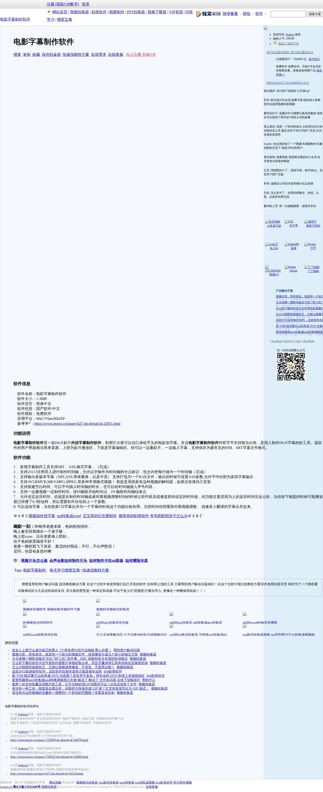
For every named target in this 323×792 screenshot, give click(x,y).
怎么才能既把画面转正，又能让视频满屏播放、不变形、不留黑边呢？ (63, 667)
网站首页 (59, 12)
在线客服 (115, 55)
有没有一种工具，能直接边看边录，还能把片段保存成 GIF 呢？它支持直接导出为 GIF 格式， (80, 688)
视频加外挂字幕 (42, 516)
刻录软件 (99, 12)
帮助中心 (148, 680)
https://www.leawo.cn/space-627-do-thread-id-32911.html (77, 424)
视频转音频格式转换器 (112, 609)
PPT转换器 (136, 12)
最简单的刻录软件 (134, 516)
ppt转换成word (69, 516)
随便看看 (230, 14)
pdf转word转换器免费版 (260, 623)
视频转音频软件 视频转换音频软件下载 (51, 609)
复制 (27, 55)
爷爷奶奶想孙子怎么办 (169, 516)
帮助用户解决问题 (126, 650)
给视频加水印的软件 (38, 623)
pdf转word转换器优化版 (40, 635)
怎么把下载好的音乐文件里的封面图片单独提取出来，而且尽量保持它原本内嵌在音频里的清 (80, 663)
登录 (85, 4)
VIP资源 (176, 12)
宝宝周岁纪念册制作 (100, 516)
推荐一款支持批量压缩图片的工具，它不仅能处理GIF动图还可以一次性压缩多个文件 (74, 684)
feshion (23, 714)
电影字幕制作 (34, 570)
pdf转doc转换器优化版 (112, 623)
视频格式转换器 (87, 782)
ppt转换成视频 (145, 782)
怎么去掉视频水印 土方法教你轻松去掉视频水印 (131, 635)
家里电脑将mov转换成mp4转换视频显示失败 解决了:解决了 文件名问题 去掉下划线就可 (76, 680)
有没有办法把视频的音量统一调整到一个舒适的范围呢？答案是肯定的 (63, 693)
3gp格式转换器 (108, 782)
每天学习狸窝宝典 (65, 570)
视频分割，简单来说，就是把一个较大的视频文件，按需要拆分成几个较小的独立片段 (75, 654)
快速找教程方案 (76, 55)
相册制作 (116, 12)
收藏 (36, 55)
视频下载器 (157, 12)
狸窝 (17, 55)
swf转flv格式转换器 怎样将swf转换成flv (198, 635)
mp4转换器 (126, 782)
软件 (259, 14)
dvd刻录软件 (113, 671)
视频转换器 (79, 12)
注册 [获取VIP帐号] (63, 4)
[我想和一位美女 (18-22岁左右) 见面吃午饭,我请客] (265, 29)
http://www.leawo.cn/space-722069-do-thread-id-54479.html (49, 740)
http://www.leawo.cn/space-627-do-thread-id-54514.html (46, 773)
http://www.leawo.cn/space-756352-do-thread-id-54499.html (49, 756)
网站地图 (55, 782)
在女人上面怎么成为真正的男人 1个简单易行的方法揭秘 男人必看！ (62, 650)
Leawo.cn (6, 786)
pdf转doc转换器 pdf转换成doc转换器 (196, 623)
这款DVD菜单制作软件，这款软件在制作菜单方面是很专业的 (57, 671)
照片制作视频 (182, 782)
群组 (246, 14)
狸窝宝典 (64, 20)
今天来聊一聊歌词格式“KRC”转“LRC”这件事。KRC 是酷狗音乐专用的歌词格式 (70, 658)
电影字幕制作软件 (15, 19)
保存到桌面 (51, 55)
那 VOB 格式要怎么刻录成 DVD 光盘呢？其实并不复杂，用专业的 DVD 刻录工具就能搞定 (78, 676)
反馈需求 (98, 55)
